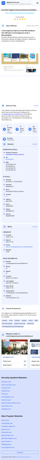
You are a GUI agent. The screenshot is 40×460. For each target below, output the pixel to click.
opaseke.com (6, 409)
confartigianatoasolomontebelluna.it (12, 114)
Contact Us (20, 452)
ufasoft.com (5, 391)
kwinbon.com (6, 382)
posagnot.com (8, 357)
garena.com (5, 429)
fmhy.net (4, 394)
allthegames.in (6, 444)
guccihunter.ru (6, 441)
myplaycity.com (6, 423)
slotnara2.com (6, 432)
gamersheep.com (7, 435)
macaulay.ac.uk (6, 406)
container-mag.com (8, 426)
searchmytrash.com (8, 385)
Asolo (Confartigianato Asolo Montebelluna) (19, 247)
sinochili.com (6, 388)
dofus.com (5, 420)
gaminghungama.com (9, 438)
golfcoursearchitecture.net (10, 403)
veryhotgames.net (7, 447)
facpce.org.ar (6, 400)
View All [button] (36, 105)
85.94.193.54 (9, 159)
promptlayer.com (7, 397)
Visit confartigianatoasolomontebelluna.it (20, 13)
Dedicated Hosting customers (15, 154)
